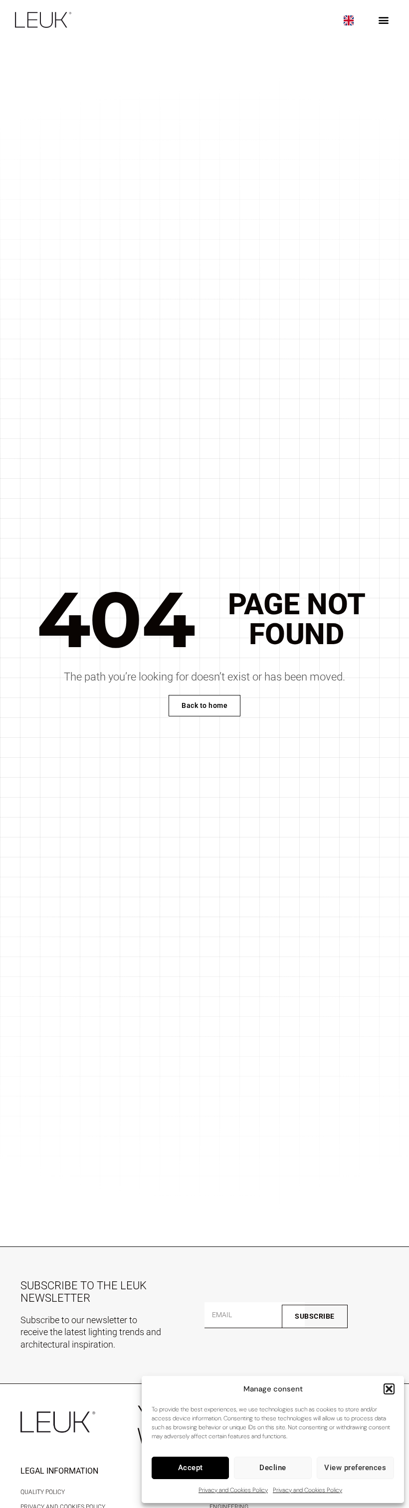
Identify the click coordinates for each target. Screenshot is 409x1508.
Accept (190, 1467)
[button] (389, 1389)
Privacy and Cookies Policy (233, 1490)
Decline (272, 1467)
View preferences (355, 1467)
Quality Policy (42, 1492)
